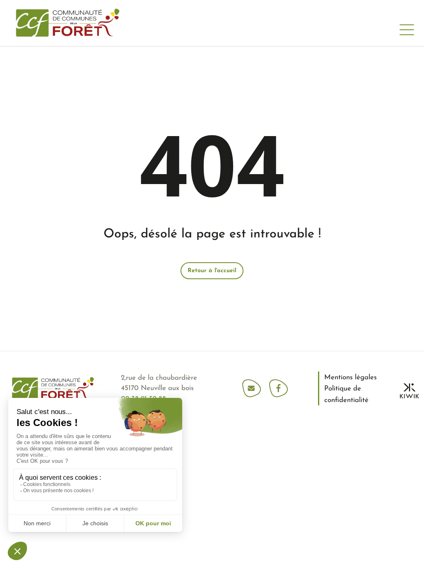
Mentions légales (350, 377)
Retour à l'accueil (212, 271)
